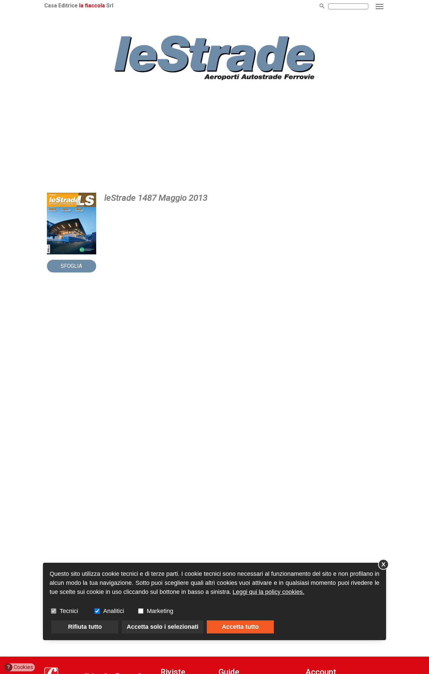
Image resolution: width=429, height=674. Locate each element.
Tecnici (69, 611)
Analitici (113, 611)
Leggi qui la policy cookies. (268, 592)
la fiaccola (92, 5)
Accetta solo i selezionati (162, 626)
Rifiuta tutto (85, 626)
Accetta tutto (240, 626)
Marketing (160, 611)
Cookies (20, 667)
